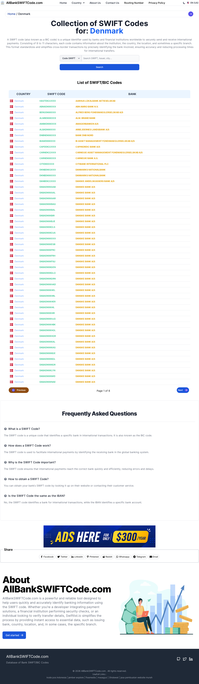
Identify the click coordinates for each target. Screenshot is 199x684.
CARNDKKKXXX (47, 158)
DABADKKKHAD (47, 284)
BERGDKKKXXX (47, 112)
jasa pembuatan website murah (136, 677)
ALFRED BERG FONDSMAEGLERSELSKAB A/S (99, 112)
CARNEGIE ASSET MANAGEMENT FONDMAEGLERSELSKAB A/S (109, 152)
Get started (12, 635)
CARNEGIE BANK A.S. (87, 158)
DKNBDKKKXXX (47, 175)
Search (99, 67)
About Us (95, 2)
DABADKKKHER (47, 301)
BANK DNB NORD (84, 135)
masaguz (102, 677)
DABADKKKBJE (47, 221)
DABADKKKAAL (47, 192)
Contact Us (112, 2)
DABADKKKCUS (47, 232)
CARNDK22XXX (47, 152)
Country (76, 2)
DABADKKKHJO (47, 318)
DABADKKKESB (47, 244)
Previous (21, 390)
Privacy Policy (157, 2)
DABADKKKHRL (47, 295)
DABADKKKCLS (47, 227)
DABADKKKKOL (47, 359)
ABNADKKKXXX (47, 106)
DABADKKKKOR (47, 364)
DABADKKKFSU (47, 261)
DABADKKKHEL (47, 290)
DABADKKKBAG (47, 204)
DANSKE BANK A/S (85, 187)
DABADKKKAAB (47, 187)
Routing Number (134, 2)
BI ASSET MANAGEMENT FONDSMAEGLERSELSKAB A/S (105, 141)
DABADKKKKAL (47, 341)
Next (180, 390)
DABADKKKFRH (47, 255)
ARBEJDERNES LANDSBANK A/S (92, 129)
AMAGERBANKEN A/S (87, 123)
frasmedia (91, 677)
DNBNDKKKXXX (47, 135)
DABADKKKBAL (47, 209)
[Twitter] (185, 659)
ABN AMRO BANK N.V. (87, 106)
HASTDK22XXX (47, 101)
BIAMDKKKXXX (47, 141)
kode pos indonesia (56, 677)
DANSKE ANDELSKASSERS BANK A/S (95, 181)
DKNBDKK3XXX (47, 169)
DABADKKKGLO (47, 273)
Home (63, 2)
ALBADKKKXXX (47, 129)
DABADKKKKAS (47, 347)
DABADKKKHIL (47, 307)
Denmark (19, 101)
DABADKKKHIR (47, 313)
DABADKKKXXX (47, 238)
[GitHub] (178, 659)
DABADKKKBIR (47, 215)
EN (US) (194, 2)
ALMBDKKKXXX (47, 118)
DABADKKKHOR (47, 336)
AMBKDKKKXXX (47, 123)
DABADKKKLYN (47, 370)
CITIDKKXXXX (46, 164)
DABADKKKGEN (47, 267)
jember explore (76, 677)
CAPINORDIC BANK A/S (88, 146)
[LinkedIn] (191, 659)
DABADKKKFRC (47, 250)
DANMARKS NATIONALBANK (91, 169)
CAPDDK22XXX (47, 146)
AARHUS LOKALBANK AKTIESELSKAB (95, 101)
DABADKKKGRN (47, 278)
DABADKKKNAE (47, 382)
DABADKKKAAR (47, 198)
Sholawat (113, 677)
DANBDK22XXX (47, 181)
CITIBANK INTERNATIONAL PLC (92, 164)
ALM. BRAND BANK (85, 118)
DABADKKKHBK (47, 324)
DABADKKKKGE (47, 353)
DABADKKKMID (47, 376)
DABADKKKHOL (47, 330)
